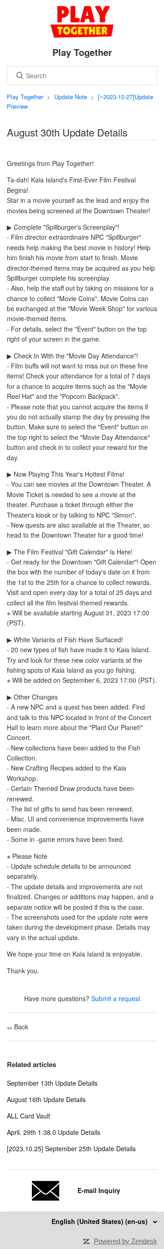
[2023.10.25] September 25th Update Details (71, 1148)
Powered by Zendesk (125, 1241)
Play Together (25, 96)
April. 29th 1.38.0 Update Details (53, 1132)
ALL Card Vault (28, 1115)
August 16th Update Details (46, 1099)
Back (20, 1026)
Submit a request (115, 998)
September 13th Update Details (52, 1083)
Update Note (70, 96)
